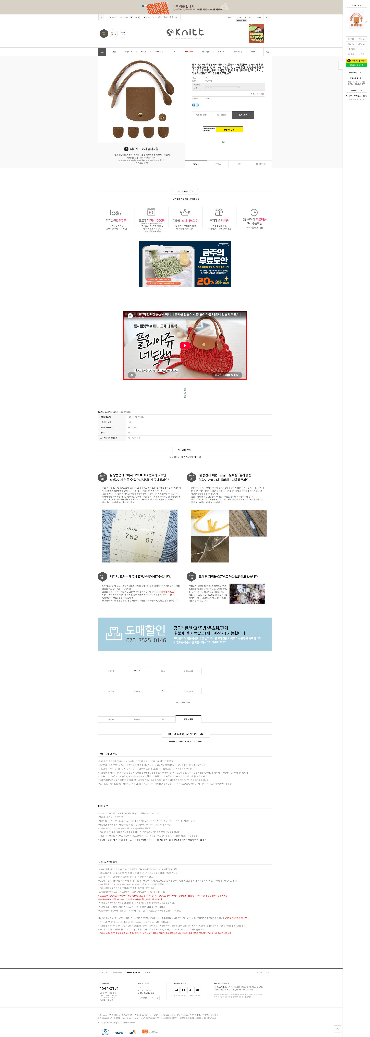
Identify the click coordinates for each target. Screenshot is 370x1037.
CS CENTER (124, 17)
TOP (267, 972)
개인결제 (351, 54)
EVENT (254, 51)
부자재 (143, 51)
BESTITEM (123, 33)
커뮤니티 (221, 51)
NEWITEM (104, 33)
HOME (259, 972)
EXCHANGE (261, 164)
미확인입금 (351, 49)
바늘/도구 (128, 51)
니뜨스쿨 (205, 51)
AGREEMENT (117, 972)
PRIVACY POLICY (133, 972)
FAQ (361, 49)
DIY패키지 (159, 51)
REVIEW (351, 44)
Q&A (239, 164)
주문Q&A (361, 39)
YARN (113, 33)
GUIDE (147, 972)
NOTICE (351, 39)
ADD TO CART (201, 115)
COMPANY (104, 972)
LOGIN (230, 17)
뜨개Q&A (361, 44)
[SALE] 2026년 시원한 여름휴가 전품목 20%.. (162, 17)
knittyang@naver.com (128, 1018)
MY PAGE (248, 17)
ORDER (258, 17)
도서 (173, 51)
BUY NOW (243, 115)
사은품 (361, 54)
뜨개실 (113, 51)
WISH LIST (221, 115)
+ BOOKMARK (111, 17)
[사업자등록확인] (170, 1018)
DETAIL (196, 164)
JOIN (239, 17)
